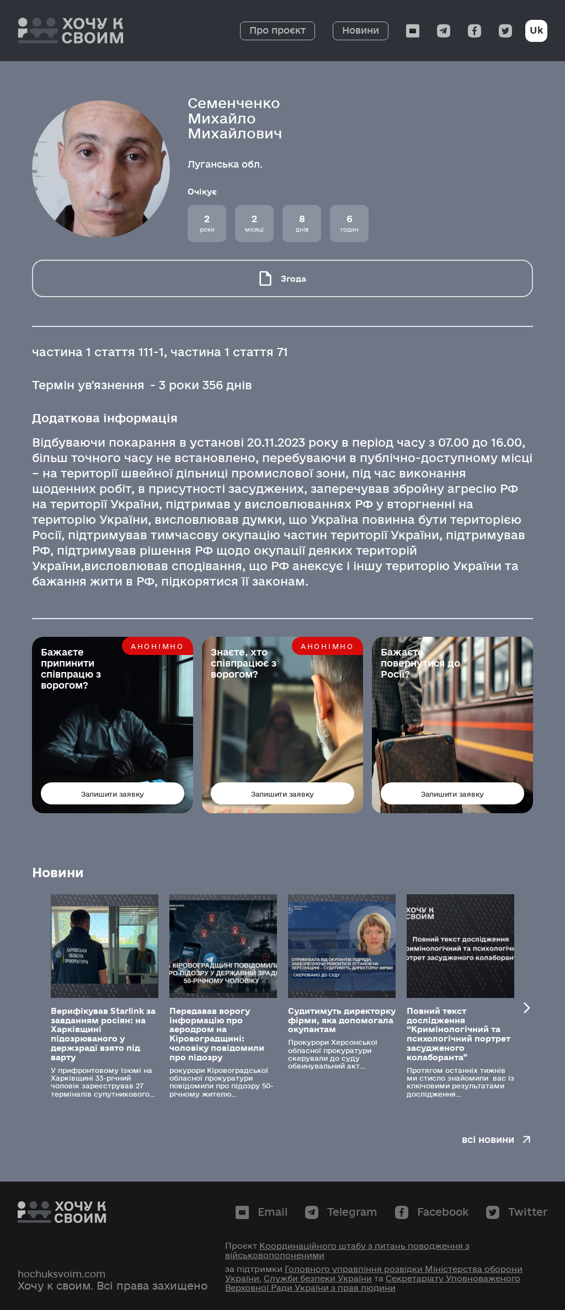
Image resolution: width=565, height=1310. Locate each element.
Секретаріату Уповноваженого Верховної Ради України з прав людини (372, 1283)
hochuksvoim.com (61, 1274)
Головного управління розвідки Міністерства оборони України (374, 1274)
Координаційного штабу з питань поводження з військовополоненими (347, 1250)
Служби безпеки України (318, 1279)
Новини (360, 30)
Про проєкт (277, 30)
